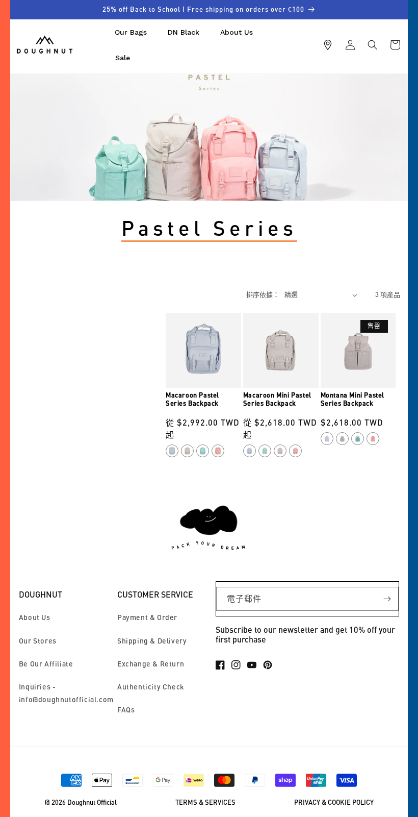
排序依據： (262, 294)
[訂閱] (387, 599)
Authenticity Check (151, 686)
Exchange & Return (150, 663)
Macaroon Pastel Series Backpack (192, 399)
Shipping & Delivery (152, 640)
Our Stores (38, 640)
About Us (34, 617)
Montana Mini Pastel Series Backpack (352, 399)
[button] (372, 45)
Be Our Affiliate (46, 663)
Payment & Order (147, 617)
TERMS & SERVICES (205, 802)
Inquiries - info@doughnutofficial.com (66, 693)
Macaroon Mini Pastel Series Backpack (277, 399)
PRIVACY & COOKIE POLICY (334, 802)
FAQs (126, 709)
